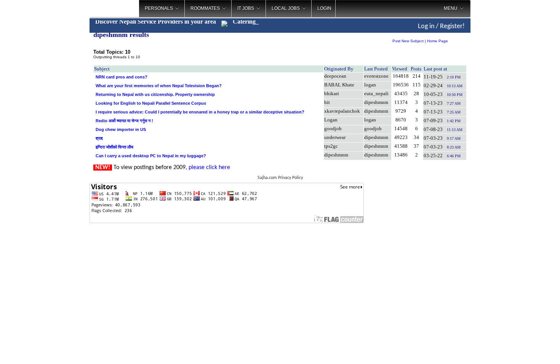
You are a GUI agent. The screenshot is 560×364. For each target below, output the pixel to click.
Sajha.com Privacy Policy (280, 178)
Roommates (205, 8)
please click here (209, 167)
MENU (451, 8)
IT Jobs (245, 8)
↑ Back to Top (524, 349)
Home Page (437, 41)
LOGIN (324, 8)
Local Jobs (286, 8)
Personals (159, 8)
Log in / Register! (441, 26)
